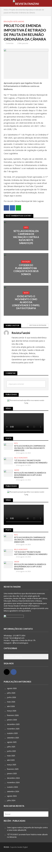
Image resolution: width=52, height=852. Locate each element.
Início (6, 10)
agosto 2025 (12, 742)
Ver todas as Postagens (37, 325)
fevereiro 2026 (13, 715)
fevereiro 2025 (13, 769)
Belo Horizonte (20, 458)
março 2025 (11, 765)
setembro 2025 (13, 738)
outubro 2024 (12, 787)
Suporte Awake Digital (19, 847)
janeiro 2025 (12, 773)
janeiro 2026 (12, 720)
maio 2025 (11, 756)
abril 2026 (11, 706)
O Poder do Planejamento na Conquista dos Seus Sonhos (26, 270)
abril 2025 (11, 760)
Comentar (10, 43)
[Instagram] (7, 672)
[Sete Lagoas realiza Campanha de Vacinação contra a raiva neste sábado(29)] (8, 446)
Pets (26, 227)
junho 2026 (11, 697)
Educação (8, 21)
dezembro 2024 (13, 778)
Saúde (26, 293)
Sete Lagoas (18, 21)
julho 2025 (11, 747)
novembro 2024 (13, 782)
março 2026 (11, 711)
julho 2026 (11, 693)
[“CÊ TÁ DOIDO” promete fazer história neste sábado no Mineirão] (8, 461)
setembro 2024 (13, 791)
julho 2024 (11, 800)
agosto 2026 (12, 688)
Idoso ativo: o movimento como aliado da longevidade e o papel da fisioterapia (26, 302)
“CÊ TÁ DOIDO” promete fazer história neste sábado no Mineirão (30, 462)
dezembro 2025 (13, 724)
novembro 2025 (13, 729)
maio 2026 (11, 702)
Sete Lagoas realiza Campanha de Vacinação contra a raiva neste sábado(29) (26, 237)
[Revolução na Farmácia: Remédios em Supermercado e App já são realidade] (8, 473)
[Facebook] (14, 672)
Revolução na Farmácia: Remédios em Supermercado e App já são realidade (30, 475)
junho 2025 (11, 751)
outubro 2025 (12, 733)
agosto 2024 (12, 796)
